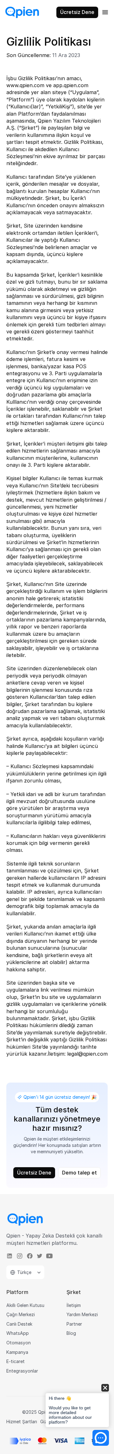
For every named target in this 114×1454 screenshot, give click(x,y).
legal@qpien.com (87, 1054)
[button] (77, 1406)
